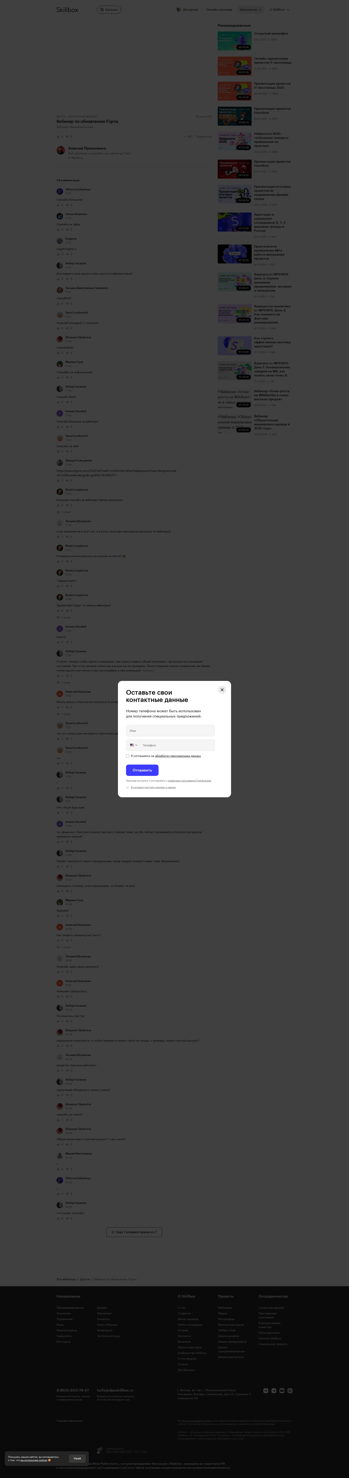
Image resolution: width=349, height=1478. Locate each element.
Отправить (142, 770)
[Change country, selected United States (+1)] (133, 745)
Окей (77, 1458)
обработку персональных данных (178, 756)
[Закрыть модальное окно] (222, 690)
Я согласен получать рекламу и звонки (153, 787)
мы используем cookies (33, 1460)
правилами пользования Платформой (189, 781)
